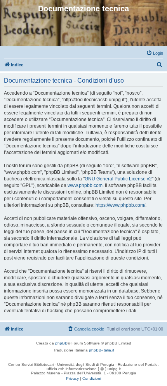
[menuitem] (154, 53)
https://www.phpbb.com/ (120, 205)
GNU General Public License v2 (118, 179)
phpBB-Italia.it (101, 350)
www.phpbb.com (85, 185)
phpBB (61, 343)
